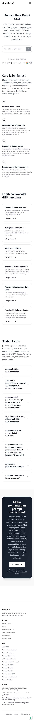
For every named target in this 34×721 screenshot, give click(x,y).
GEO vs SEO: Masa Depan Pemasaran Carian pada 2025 (16, 694)
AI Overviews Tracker (8, 659)
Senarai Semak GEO (8, 674)
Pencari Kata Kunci (8, 653)
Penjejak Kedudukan (8, 656)
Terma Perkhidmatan (8, 632)
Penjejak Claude (7, 671)
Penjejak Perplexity (8, 668)
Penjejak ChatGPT (7, 665)
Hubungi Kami (6, 638)
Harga (4, 626)
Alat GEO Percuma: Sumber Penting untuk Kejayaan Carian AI (15, 703)
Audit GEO (5, 647)
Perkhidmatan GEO (8, 629)
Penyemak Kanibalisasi (9, 677)
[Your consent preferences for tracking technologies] (30, 718)
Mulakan (15, 564)
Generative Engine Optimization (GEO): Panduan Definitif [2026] (14, 689)
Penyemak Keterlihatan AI (10, 662)
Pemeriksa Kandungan (9, 650)
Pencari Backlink (7, 680)
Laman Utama (6, 623)
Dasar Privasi (6, 635)
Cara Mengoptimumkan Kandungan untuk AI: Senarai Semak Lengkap (16, 699)
